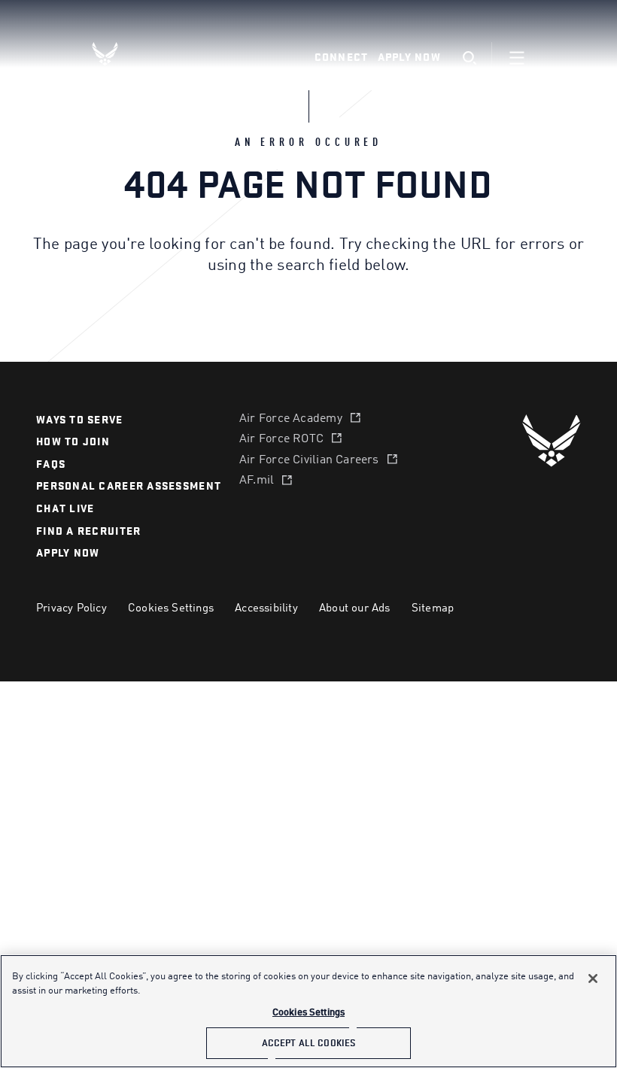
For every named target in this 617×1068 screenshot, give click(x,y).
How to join (73, 442)
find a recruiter (88, 531)
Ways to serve (79, 420)
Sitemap (433, 608)
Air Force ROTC (281, 439)
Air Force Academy (290, 419)
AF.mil (256, 481)
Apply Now (409, 57)
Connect (342, 57)
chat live (65, 509)
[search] (469, 58)
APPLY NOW (67, 553)
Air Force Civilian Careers (309, 460)
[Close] (592, 978)
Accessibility (266, 608)
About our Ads (355, 608)
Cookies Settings (171, 608)
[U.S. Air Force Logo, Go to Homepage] (116, 53)
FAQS (50, 464)
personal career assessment (128, 486)
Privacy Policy (71, 608)
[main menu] (517, 58)
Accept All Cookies (308, 1042)
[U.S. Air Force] (551, 440)
